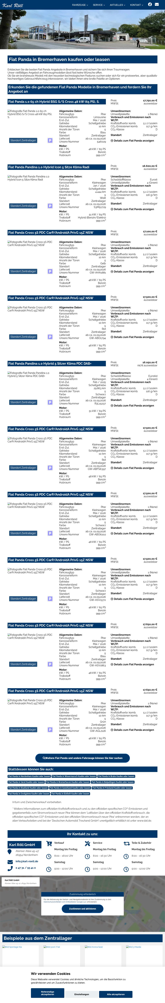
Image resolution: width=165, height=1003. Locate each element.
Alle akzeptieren (116, 994)
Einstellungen (81, 994)
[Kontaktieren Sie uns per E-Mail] (157, 4)
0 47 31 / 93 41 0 (26, 867)
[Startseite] (12, 5)
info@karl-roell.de (27, 861)
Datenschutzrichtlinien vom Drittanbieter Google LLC (65, 902)
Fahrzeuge (79, 5)
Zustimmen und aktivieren (82, 908)
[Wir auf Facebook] (150, 4)
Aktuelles (116, 5)
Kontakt (135, 5)
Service (98, 5)
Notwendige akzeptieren (47, 993)
